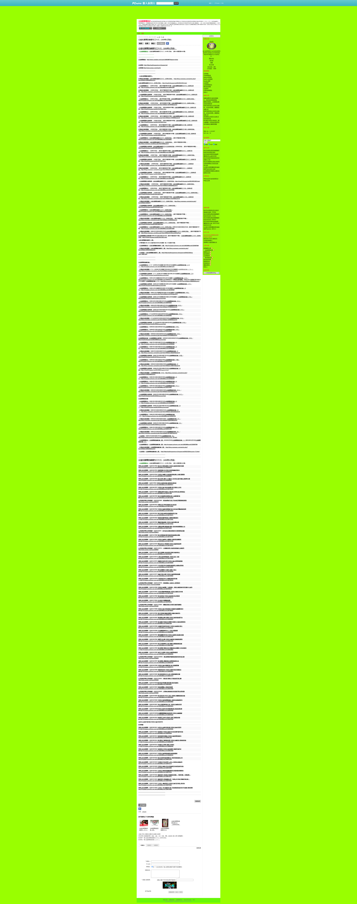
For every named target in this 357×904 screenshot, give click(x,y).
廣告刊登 (165, 899)
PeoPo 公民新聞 (208, 79)
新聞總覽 (180, 836)
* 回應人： (148, 861)
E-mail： (148, 864)
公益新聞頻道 (207, 75)
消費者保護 (171, 899)
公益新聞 (206, 83)
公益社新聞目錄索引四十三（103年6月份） (175, 822)
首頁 (139, 33)
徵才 (194, 899)
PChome (217, 3)
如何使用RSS (214, 178)
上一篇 (158, 37)
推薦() (149, 845)
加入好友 (211, 64)
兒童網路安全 (179, 899)
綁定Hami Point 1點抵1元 (210, 238)
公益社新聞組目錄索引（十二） (143, 829)
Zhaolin (144, 811)
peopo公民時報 (208, 77)
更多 (206, 92)
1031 (157, 48)
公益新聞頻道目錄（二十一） (152, 839)
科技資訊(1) (207, 263)
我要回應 (198, 848)
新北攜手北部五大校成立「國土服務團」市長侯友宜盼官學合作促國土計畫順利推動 (211, 122)
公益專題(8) (207, 255)
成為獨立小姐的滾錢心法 (210, 242)
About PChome (187, 899)
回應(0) (142, 845)
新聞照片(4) (207, 252)
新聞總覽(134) (207, 248)
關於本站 (211, 58)
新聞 (210, 3)
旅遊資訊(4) (207, 261)
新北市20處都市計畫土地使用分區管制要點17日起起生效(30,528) (211, 163)
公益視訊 (206, 88)
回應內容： (148, 870)
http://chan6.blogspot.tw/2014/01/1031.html (174, 83)
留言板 (211, 60)
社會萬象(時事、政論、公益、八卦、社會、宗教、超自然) (157, 836)
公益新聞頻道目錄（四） (154, 829)
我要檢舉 (197, 801)
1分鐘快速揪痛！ (208, 240)
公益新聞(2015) (209, 250)
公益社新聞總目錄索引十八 (165, 829)
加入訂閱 (207, 180)
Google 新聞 (207, 81)
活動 (142, 33)
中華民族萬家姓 (208, 90)
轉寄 (159, 834)
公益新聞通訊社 (145, 21)
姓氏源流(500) (207, 259)
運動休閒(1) (207, 265)
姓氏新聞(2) (207, 253)
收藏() (156, 845)
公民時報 (206, 73)
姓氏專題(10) (208, 257)
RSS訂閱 (207, 178)
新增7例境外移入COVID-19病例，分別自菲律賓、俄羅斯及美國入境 (211, 107)
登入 (223, 3)
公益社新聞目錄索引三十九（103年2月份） (156, 837)
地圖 (211, 62)
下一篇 (162, 37)
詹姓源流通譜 (207, 86)
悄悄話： (148, 866)
